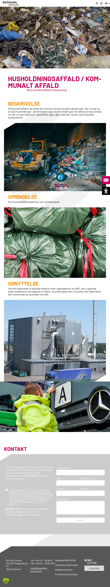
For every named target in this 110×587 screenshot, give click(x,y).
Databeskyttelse (63, 569)
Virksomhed (63, 468)
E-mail (60, 488)
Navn (59, 478)
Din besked (62, 499)
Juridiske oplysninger (66, 565)
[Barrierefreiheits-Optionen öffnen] (106, 191)
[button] (97, 3)
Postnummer (87, 478)
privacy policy (42, 489)
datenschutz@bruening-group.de (23, 514)
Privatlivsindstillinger (66, 574)
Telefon (85, 488)
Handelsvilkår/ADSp (65, 560)
